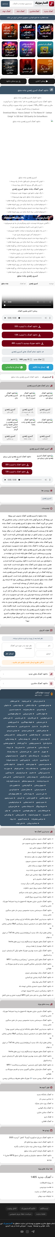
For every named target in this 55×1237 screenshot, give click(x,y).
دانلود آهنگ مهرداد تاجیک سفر (39, 852)
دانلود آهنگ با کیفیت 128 (25, 335)
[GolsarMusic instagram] (27, 1231)
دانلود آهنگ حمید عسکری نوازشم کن (37, 839)
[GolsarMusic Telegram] (33, 1231)
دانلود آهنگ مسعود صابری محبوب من (36, 843)
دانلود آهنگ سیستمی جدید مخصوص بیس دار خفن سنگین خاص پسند (28, 912)
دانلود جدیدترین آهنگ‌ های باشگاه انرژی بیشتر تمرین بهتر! (28, 919)
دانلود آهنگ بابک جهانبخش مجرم (38, 973)
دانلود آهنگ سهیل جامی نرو (40, 848)
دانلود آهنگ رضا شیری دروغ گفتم (38, 897)
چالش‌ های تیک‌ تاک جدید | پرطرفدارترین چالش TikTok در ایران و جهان (26, 935)
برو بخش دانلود (12, 81)
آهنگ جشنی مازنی (44, 1112)
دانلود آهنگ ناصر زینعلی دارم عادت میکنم (35, 892)
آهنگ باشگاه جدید (44, 1094)
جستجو (5, 4)
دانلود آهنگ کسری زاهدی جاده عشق (33, 90)
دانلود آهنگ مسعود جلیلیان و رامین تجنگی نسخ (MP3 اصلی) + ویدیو (27, 1157)
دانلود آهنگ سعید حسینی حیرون (38, 861)
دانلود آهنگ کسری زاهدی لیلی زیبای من (17, 458)
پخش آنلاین (40, 81)
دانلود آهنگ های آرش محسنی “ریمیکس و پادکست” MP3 (29, 959)
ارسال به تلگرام (39, 367)
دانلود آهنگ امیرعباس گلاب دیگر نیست (36, 883)
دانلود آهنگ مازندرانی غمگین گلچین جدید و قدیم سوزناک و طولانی (28, 966)
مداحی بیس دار (45, 1099)
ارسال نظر (9, 653)
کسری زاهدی (46, 498)
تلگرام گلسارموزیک (28, 1208)
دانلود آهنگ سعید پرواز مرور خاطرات (37, 888)
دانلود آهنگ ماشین (39, 683)
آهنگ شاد (20, 11)
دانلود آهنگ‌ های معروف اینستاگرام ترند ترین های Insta (30, 942)
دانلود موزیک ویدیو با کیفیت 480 (26, 343)
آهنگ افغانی (46, 1121)
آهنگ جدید (48, 11)
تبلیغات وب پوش (44, 1196)
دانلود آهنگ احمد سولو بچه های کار (37, 1142)
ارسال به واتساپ (12, 367)
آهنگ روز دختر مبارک (43, 1103)
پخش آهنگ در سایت (43, 1192)
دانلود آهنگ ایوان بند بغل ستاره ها (38, 857)
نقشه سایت (40, 1214)
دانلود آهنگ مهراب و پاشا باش (39, 866)
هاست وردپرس (45, 1187)
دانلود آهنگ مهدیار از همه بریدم (38, 946)
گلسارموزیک (44, 3)
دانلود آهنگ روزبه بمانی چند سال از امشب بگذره (32, 1146)
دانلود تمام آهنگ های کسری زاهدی (26, 351)
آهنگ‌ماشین (34, 11)
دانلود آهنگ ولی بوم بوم (41, 982)
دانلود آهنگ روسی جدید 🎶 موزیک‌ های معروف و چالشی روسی (27, 1078)
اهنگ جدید (37, 359)
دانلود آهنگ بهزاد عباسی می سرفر (38, 875)
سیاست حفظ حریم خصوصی (20, 1214)
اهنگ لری (47, 1117)
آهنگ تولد (6, 11)
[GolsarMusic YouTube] (22, 1231)
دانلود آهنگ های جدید (38, 674)
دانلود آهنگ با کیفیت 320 (25, 326)
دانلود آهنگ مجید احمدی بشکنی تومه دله (35, 986)
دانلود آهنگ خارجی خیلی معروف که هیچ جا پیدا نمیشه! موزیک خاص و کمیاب (27, 903)
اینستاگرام (44, 1208)
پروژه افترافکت (45, 1183)
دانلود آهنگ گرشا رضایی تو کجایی (38, 977)
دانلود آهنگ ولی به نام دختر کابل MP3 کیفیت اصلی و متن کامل (26, 995)
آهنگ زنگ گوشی (44, 1108)
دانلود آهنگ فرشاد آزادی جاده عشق (37, 1151)
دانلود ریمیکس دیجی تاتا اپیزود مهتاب (36, 991)
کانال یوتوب (11, 1208)
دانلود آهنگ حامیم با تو (42, 879)
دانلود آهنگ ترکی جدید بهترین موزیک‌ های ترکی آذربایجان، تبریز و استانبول (26, 952)
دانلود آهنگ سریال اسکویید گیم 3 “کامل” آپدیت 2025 (30, 1137)
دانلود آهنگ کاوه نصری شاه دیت (38, 870)
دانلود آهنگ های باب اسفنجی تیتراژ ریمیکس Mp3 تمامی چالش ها (26, 926)
